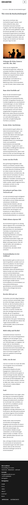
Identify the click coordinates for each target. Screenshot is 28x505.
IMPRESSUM (5, 499)
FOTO (3, 486)
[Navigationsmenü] (24, 2)
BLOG (3, 496)
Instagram (5, 478)
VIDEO (3, 489)
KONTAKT (4, 494)
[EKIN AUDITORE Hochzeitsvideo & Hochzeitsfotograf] (7, 2)
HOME (3, 484)
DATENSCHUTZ (15, 499)
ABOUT (3, 491)
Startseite (5, 9)
